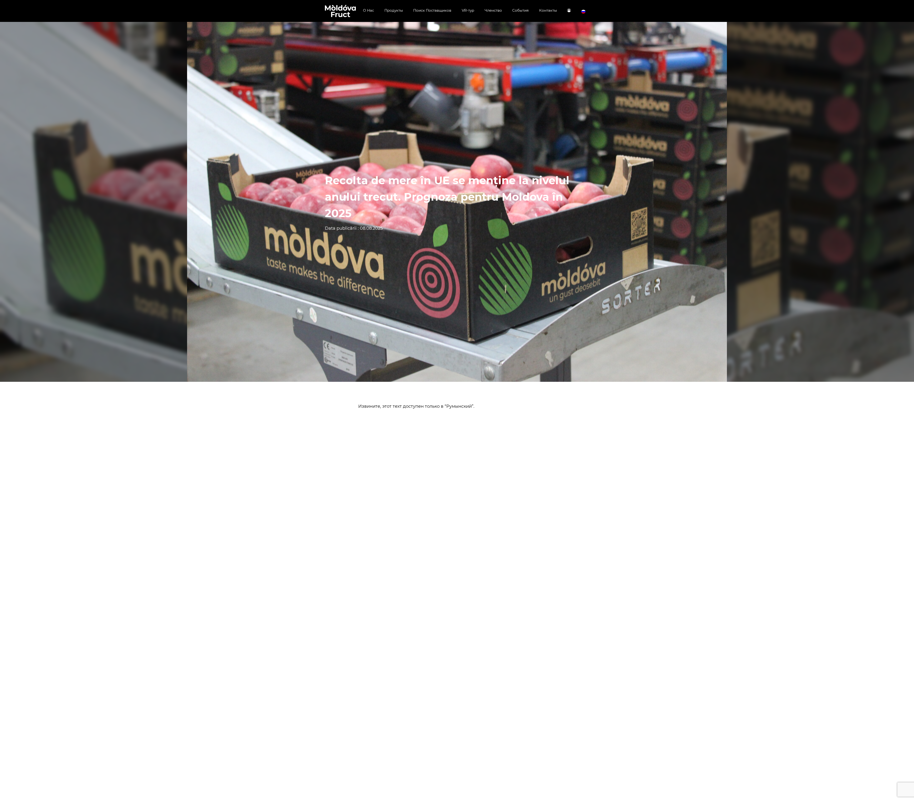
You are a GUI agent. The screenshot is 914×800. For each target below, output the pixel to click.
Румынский (459, 406)
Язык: (583, 11)
